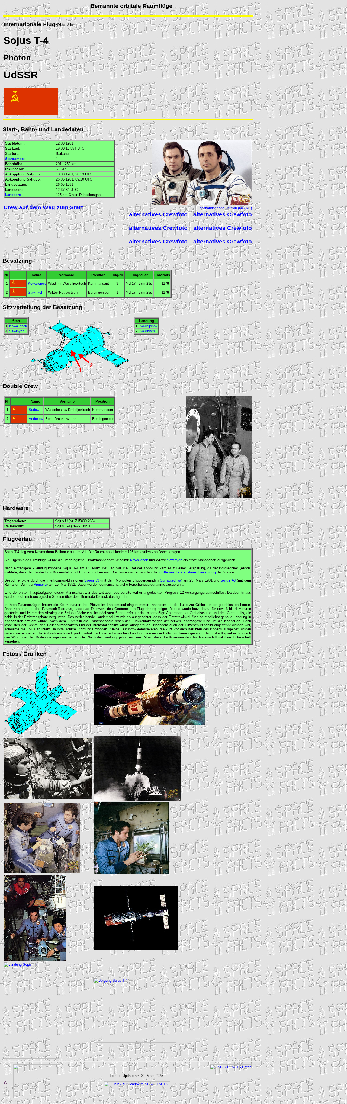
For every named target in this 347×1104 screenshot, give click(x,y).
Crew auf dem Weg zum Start (43, 207)
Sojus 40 (228, 580)
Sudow (34, 410)
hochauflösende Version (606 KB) (226, 208)
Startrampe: (15, 159)
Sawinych (35, 292)
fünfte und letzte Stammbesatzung (187, 572)
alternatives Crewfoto (158, 214)
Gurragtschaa (170, 580)
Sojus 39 (91, 580)
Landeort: (13, 195)
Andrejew (36, 419)
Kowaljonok (37, 283)
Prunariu (40, 584)
